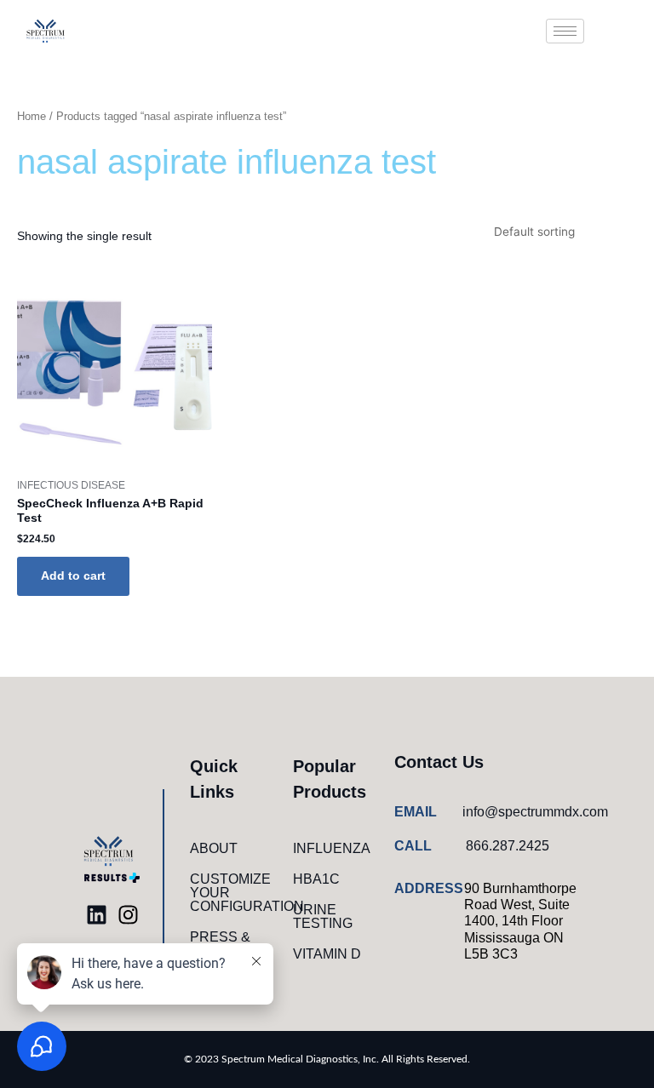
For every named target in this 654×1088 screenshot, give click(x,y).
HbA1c (316, 879)
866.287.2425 (507, 846)
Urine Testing (323, 916)
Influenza (331, 848)
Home (31, 117)
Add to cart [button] (73, 576)
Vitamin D (327, 954)
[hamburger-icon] (565, 31)
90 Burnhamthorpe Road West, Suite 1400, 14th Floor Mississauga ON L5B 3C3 (520, 921)
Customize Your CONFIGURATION (232, 892)
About (214, 848)
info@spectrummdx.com (535, 812)
